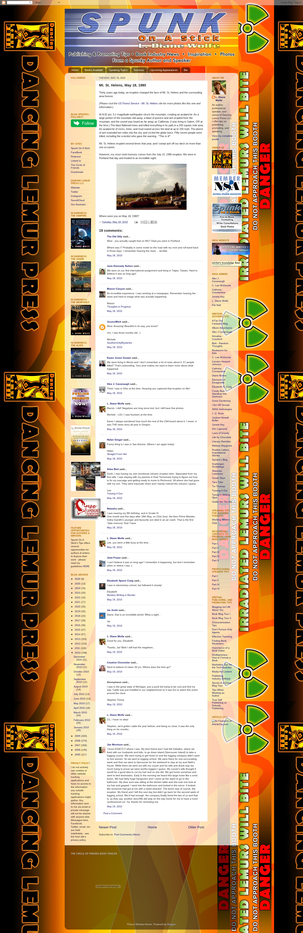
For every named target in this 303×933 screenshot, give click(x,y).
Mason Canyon (116, 289)
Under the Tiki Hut (222, 502)
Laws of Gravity (220, 433)
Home (75, 70)
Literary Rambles (221, 441)
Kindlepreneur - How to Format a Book (221, 658)
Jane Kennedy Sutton (120, 266)
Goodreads (77, 172)
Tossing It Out (114, 493)
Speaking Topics (118, 70)
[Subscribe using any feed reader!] (82, 135)
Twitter (74, 192)
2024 (78, 588)
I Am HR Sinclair (221, 405)
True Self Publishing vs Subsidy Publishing (219, 704)
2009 (78, 736)
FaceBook (76, 152)
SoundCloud (78, 200)
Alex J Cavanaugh (222, 332)
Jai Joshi (112, 610)
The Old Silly (114, 236)
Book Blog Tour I (221, 614)
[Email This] (142, 222)
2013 (78, 639)
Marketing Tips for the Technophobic (222, 666)
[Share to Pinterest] (155, 222)
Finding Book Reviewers (219, 642)
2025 (78, 583)
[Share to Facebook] (152, 222)
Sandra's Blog (219, 459)
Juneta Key (218, 296)
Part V (215, 560)
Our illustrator (78, 204)
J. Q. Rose (218, 413)
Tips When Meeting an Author (218, 693)
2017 (78, 620)
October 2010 (81, 671)
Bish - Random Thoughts (220, 344)
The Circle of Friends (78, 166)
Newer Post (107, 827)
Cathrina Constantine (218, 291)
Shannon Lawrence (217, 472)
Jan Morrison (115, 744)
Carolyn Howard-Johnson (221, 363)
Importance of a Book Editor (221, 649)
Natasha (112, 508)
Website (75, 187)
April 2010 (80, 708)
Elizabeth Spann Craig (120, 580)
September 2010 (80, 680)
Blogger (171, 924)
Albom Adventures (222, 328)
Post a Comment (112, 813)
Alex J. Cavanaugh (118, 384)
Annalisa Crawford (217, 337)
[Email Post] (135, 222)
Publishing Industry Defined (221, 677)
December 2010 (79, 658)
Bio (185, 70)
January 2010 (81, 727)
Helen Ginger (115, 439)
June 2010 (80, 698)
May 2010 (79, 703)
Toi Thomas (218, 486)
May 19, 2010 (114, 599)
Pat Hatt (216, 305)
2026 (78, 579)
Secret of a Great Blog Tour (221, 684)
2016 (78, 625)
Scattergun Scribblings (218, 465)
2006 (78, 750)
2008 (78, 740)
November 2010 (79, 665)
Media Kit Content (222, 671)
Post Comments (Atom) (127, 834)
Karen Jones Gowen (119, 358)
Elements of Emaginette (218, 381)
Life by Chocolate (221, 437)
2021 (78, 602)
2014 (78, 634)
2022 (78, 597)
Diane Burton (219, 375)
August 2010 (81, 686)
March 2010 (80, 712)
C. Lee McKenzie (221, 285)
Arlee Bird (113, 469)
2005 (78, 754)
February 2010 (82, 720)
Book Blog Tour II (221, 618)
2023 (78, 592)
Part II (215, 548)
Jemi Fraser (114, 557)
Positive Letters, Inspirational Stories (221, 453)
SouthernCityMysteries (119, 343)
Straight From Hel (117, 454)
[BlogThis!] (145, 222)
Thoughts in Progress (119, 306)
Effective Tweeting (222, 636)
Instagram (76, 196)
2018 (78, 616)
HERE (86, 566)
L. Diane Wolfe (115, 403)
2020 (78, 606)
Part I (215, 543)
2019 (78, 611)
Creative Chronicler (118, 662)
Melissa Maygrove (222, 445)
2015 (78, 629)
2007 (78, 745)
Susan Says (218, 478)
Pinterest (76, 156)
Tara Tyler (217, 482)
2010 (78, 652)
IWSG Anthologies (222, 409)
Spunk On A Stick (80, 148)
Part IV (216, 556)
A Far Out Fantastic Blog (220, 322)
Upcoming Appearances (164, 70)
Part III (215, 552)
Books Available (94, 70)
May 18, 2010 (114, 255)
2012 (78, 643)
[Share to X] (149, 222)
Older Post (196, 827)
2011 (78, 648)
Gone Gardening (221, 401)
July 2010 (79, 694)
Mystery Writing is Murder (121, 595)
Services (139, 70)
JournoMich (114, 321)
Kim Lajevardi (219, 429)
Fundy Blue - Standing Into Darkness (219, 394)
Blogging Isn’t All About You (221, 608)
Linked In (76, 161)
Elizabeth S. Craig (222, 387)
